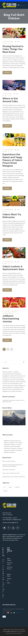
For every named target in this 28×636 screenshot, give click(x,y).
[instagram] (17, 528)
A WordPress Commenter (9, 400)
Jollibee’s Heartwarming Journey (11, 318)
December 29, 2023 (9, 149)
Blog (5, 43)
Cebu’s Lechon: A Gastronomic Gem (13, 268)
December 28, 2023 (9, 209)
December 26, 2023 (9, 261)
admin (18, 41)
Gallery (3, 590)
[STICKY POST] (14, 33)
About (3, 561)
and (21, 631)
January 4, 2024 (8, 93)
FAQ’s (8, 583)
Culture (10, 487)
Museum (5, 491)
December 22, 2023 (9, 41)
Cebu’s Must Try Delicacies (12, 216)
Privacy (18, 631)
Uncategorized (10, 313)
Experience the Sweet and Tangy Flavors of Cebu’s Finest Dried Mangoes (12, 160)
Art (4, 487)
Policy (8, 633)
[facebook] (9, 528)
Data (23, 631)
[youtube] (13, 528)
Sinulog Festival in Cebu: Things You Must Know (13, 49)
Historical (17, 487)
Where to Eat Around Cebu (10, 100)
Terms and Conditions (16, 633)
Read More (7, 72)
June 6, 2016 (7, 311)
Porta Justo (14, 419)
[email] (4, 528)
